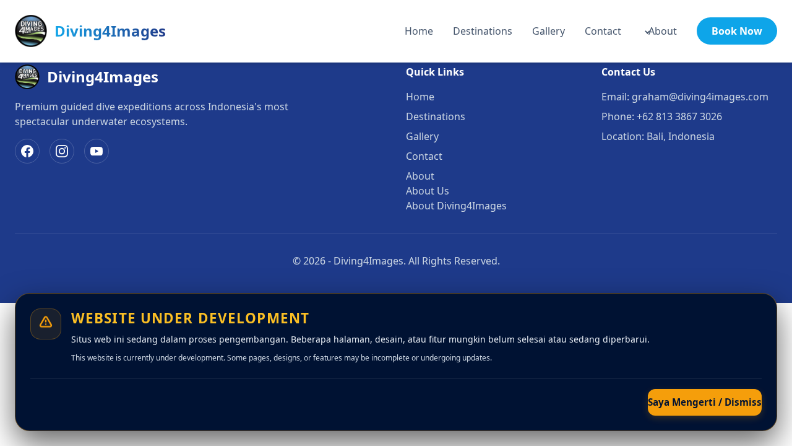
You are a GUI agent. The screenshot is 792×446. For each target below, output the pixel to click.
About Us (427, 191)
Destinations (482, 31)
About (662, 31)
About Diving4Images (456, 205)
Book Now (737, 31)
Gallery (548, 31)
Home (419, 31)
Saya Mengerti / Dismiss (705, 402)
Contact (603, 31)
